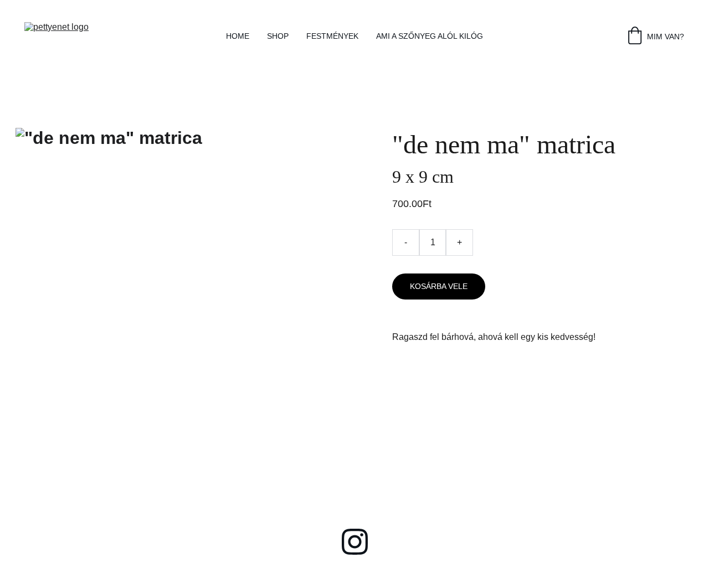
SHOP (278, 36)
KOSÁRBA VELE (438, 286)
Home (237, 36)
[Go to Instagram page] (355, 542)
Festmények (332, 36)
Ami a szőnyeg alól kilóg (429, 36)
